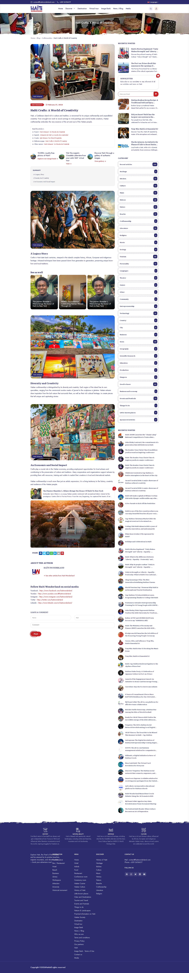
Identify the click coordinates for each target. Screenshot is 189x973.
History (138, 200)
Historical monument (59, 890)
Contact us (78, 954)
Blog (38, 38)
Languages (138, 271)
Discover (69, 8)
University (55, 887)
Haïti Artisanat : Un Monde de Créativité (52, 132)
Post (36, 634)
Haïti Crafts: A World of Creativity (56, 141)
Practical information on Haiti (84, 914)
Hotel (54, 866)
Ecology (138, 249)
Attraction (55, 883)
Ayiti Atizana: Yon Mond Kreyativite (50, 138)
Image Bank (106, 8)
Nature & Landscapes (82, 910)
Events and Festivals (138, 398)
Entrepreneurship (138, 306)
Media (128, 8)
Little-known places (138, 412)
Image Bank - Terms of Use (84, 951)
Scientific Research (138, 356)
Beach (54, 870)
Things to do (79, 907)
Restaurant (78, 873)
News (138, 342)
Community (138, 299)
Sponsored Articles (138, 420)
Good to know (138, 384)
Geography (138, 349)
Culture (138, 185)
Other (138, 292)
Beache (138, 214)
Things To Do (138, 405)
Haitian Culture (79, 887)
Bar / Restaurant (58, 863)
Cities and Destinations (82, 897)
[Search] (151, 8)
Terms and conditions (82, 937)
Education (138, 363)
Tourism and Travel (81, 900)
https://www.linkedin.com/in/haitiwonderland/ (55, 603)
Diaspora (138, 377)
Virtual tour (94, 8)
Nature (138, 207)
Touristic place (57, 860)
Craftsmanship (47, 38)
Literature (138, 228)
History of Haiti (79, 890)
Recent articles (138, 164)
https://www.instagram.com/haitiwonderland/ (56, 596)
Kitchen (138, 178)
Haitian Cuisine (79, 883)
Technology (138, 313)
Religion (138, 235)
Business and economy (138, 391)
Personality (138, 264)
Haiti (48, 967)
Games (138, 285)
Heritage (138, 171)
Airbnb (76, 866)
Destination (82, 8)
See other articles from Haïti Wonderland (59, 576)
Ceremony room (80, 880)
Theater (138, 278)
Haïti (76, 947)
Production (138, 370)
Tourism (138, 256)
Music (138, 193)
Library (54, 876)
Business (138, 334)
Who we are (79, 934)
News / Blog (118, 8)
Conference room (80, 876)
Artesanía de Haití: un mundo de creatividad (54, 135)
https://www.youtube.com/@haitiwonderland (54, 593)
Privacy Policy (79, 941)
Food (76, 870)
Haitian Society (79, 917)
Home (60, 8)
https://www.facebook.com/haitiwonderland (55, 590)
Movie (138, 242)
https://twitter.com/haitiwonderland (50, 600)
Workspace (56, 880)
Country (138, 320)
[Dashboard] (156, 8)
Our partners (79, 944)
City (138, 327)
